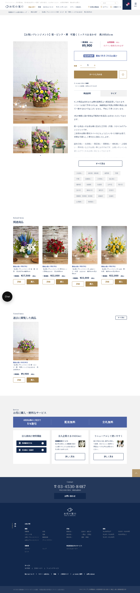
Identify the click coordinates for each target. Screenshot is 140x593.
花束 (43, 534)
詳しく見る (70, 456)
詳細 (19, 282)
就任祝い (69, 534)
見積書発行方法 (27, 443)
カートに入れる (95, 74)
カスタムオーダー (72, 548)
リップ (44, 548)
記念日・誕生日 (86, 531)
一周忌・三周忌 (86, 534)
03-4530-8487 (72, 486)
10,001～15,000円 (108, 534)
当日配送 (27, 568)
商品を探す (32, 7)
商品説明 (87, 93)
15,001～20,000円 (108, 537)
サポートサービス (61, 7)
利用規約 (92, 589)
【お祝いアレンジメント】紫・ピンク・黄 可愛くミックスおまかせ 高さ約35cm (25, 367)
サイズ (113, 93)
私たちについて (49, 7)
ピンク (27, 551)
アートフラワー (47, 540)
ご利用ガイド (117, 7)
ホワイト (27, 548)
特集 (39, 7)
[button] (60, 116)
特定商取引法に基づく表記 (105, 589)
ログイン (105, 7)
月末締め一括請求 (28, 450)
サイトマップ (83, 589)
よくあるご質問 (77, 574)
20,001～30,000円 (124, 531)
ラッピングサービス (53, 568)
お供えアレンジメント (32, 540)
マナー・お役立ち (75, 7)
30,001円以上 (122, 534)
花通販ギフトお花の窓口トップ (17, 12)
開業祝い (69, 531)
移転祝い (69, 537)
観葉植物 (45, 537)
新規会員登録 (94, 7)
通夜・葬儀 (85, 537)
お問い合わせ (70, 496)
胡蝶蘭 (27, 531)
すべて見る (121, 317)
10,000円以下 (107, 531)
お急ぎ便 (27, 523)
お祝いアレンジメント (32, 537)
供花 (43, 531)
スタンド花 (28, 534)
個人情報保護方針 (120, 589)
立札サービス (38, 568)
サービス (27, 565)
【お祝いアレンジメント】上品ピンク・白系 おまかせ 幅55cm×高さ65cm (84, 271)
